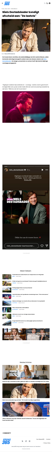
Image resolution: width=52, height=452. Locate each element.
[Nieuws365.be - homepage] (7, 3)
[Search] (45, 3)
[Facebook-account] (26, 441)
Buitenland (15, 289)
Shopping (14, 302)
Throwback (14, 8)
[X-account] (22, 441)
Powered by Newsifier (26, 448)
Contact (48, 439)
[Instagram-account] (29, 441)
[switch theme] (47, 3)
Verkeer (14, 283)
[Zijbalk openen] (2, 3)
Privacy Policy (47, 443)
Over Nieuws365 (40, 439)
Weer (13, 276)
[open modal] (49, 3)
